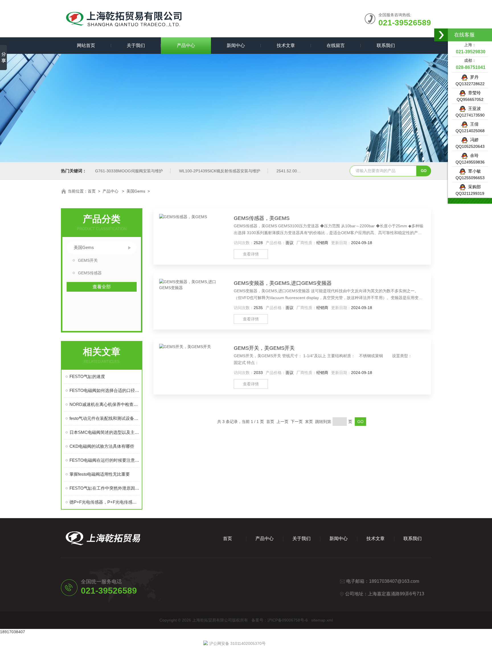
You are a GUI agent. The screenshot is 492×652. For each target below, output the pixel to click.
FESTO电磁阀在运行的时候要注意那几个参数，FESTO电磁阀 (104, 460)
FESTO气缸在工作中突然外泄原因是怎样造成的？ (104, 488)
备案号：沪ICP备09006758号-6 (279, 620)
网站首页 (86, 45)
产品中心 (186, 45)
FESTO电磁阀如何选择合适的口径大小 (104, 390)
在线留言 (336, 45)
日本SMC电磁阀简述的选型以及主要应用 (104, 432)
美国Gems (135, 191)
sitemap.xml (322, 620)
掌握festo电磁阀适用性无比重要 (99, 474)
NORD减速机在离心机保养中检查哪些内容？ (104, 404)
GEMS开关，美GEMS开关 (264, 348)
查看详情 (251, 254)
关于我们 (136, 45)
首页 (92, 191)
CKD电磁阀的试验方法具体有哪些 (101, 446)
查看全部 (102, 286)
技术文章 (286, 45)
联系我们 (386, 45)
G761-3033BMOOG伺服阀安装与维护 (129, 171)
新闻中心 (236, 45)
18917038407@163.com (394, 581)
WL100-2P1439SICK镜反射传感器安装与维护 (219, 171)
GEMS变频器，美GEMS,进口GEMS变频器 (283, 283)
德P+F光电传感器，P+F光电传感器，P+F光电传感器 (104, 502)
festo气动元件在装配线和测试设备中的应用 (104, 418)
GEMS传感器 (90, 273)
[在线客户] (441, 34)
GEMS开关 (88, 260)
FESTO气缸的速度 (87, 376)
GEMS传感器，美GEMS (262, 218)
